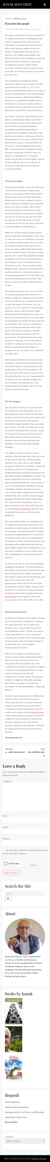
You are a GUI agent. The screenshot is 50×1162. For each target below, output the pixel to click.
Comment (7, 781)
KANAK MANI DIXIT (17, 4)
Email (6, 827)
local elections (25, 509)
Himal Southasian (12, 1102)
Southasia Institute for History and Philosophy (24, 1112)
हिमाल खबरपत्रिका (11, 1122)
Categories (9, 1136)
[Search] (8, 898)
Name (6, 815)
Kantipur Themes (39, 1158)
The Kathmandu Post (13, 737)
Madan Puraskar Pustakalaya (17, 1107)
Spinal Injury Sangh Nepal (16, 1117)
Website (6, 838)
